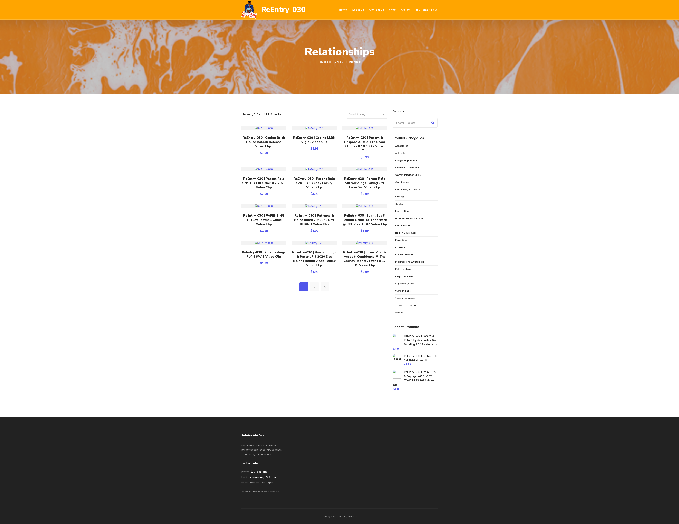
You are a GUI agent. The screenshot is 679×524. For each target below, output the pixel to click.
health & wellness (405, 232)
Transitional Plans (405, 305)
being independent (406, 160)
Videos (399, 312)
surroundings (403, 291)
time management (406, 298)
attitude (400, 153)
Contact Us (376, 10)
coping (399, 196)
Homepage (325, 62)
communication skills (408, 175)
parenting (401, 240)
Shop (392, 10)
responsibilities (404, 276)
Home (343, 10)
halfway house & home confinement (409, 222)
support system (404, 283)
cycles (399, 204)
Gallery (405, 10)
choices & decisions (407, 167)
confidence (402, 182)
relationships (403, 269)
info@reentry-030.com (263, 477)
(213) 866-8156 (259, 471)
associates (401, 146)
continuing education (407, 189)
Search (432, 123)
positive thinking (404, 254)
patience (400, 247)
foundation (402, 211)
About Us (358, 10)
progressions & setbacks (409, 262)
